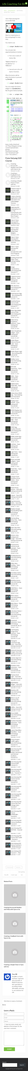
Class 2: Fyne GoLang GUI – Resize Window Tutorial (15, 239)
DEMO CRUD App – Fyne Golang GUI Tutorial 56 (16, 438)
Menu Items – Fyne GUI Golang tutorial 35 (16, 597)
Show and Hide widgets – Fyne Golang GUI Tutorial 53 (15, 462)
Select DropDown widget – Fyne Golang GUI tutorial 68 (16, 333)
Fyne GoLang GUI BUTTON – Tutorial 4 (16, 829)
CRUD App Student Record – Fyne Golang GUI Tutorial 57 (16, 429)
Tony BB (6, 875)
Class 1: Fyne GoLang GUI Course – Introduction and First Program (16, 250)
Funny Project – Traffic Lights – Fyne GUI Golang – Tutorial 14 (16, 742)
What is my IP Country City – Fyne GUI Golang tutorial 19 (16, 700)
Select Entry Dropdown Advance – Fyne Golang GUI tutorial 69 (15, 323)
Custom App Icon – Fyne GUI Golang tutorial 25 (16, 659)
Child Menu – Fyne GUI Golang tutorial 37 (16, 589)
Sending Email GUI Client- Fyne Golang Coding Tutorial (16, 260)
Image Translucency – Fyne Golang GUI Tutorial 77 (16, 269)
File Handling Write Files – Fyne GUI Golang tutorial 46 (16, 520)
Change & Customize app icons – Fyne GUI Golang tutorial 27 (16, 643)
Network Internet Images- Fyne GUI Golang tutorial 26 (16, 652)
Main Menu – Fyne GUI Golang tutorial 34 (16, 605)
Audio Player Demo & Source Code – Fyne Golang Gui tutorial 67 (15, 344)
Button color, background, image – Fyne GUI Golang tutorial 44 (16, 537)
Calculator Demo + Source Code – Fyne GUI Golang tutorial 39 (16, 613)
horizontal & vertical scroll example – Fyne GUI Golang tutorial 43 (15, 548)
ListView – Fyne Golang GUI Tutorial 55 (15, 446)
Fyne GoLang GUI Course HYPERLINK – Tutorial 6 (16, 813)
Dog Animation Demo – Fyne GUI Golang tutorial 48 (16, 503)
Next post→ (18, 867)
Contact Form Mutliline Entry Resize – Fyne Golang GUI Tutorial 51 (15, 480)
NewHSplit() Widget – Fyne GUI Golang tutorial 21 (16, 684)
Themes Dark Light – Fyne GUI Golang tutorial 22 (16, 676)
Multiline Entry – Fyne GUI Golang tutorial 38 (16, 582)
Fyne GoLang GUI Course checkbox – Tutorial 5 (16, 822)
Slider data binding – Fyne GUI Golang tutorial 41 (15, 566)
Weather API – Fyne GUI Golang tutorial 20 (16, 691)
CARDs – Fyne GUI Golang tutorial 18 (16, 708)
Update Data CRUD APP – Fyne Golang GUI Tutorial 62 (16, 386)
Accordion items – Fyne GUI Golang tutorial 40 (16, 574)
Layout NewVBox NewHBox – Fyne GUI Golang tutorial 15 (16, 732)
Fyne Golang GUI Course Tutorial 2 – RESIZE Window (16, 845)
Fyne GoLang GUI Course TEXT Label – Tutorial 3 (16, 837)
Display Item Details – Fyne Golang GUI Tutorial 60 (15, 403)
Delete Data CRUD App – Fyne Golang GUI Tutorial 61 (16, 394)
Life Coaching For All (13, 4)
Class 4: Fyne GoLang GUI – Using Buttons (15, 221)
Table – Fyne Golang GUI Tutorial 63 (14, 377)
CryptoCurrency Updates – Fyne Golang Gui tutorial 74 (15, 279)
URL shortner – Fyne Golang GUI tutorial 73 (16, 287)
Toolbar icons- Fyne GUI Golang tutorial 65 (16, 360)
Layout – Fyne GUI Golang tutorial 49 (16, 496)
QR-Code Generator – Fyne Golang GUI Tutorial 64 (16, 369)
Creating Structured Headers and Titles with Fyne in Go (16, 166)
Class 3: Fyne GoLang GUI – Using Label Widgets (15, 230)
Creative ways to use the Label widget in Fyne (16, 190)
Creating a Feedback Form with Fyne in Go (15, 175)
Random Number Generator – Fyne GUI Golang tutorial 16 (16, 723)
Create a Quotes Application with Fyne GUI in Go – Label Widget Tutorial (16, 199)
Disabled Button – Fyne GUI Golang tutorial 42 (16, 557)
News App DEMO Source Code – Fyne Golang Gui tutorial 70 (16, 313)
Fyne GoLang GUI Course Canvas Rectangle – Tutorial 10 (16, 779)
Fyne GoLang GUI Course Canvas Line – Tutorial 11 (16, 771)
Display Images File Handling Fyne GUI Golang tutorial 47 (16, 511)
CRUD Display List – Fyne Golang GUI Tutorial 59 (16, 412)
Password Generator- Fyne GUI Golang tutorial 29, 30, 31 (16, 623)
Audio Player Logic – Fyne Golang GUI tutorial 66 (16, 353)
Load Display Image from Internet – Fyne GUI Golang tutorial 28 (15, 633)
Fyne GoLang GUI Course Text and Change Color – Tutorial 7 (16, 804)
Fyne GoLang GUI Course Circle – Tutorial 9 (16, 788)
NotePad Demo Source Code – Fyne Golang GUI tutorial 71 (16, 303)
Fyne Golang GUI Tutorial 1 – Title (16, 852)
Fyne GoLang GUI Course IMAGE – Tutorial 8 (16, 795)
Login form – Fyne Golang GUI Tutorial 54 (16, 453)
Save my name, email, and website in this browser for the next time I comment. (13, 1026)
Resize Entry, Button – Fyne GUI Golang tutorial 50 (16, 489)
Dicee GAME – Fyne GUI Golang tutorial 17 (16, 714)
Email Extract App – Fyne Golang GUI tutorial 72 (16, 295)
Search (4, 1062)
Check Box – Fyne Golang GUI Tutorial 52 (16, 470)
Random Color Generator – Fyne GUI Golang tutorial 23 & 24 (16, 668)
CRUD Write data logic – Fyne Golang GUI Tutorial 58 (16, 420)
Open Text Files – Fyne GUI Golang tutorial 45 (16, 529)
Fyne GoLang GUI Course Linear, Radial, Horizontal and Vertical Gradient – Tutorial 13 (16, 753)
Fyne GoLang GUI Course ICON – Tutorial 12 (16, 763)
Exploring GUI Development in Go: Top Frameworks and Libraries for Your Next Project (16, 212)
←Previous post (9, 867)
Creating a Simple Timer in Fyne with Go (16, 182)
